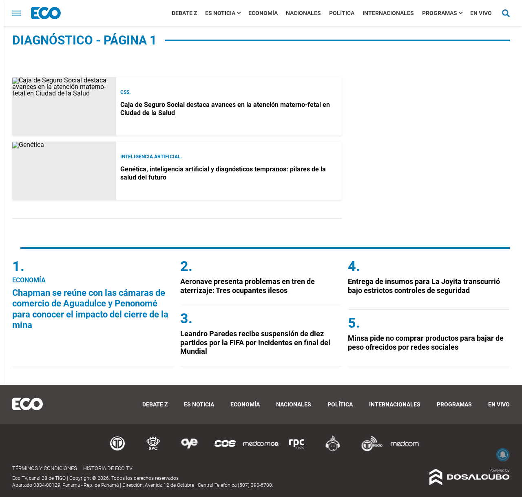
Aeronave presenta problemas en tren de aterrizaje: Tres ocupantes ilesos (247, 286)
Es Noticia (220, 13)
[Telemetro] (117, 450)
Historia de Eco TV (108, 468)
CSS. (125, 92)
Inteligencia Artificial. (151, 157)
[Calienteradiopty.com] (333, 450)
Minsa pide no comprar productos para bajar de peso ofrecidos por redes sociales (426, 342)
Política (341, 13)
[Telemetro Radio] (369, 450)
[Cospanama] (225, 450)
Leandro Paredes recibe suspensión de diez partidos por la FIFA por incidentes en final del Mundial (255, 342)
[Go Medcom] (261, 450)
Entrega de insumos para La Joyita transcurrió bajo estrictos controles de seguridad (424, 286)
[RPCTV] (153, 450)
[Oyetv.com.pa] (189, 450)
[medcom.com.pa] (404, 450)
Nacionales (303, 13)
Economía (263, 13)
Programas (439, 13)
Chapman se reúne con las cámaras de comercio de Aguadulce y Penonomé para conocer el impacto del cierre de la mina (90, 309)
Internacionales (388, 13)
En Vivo (481, 13)
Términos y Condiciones (44, 468)
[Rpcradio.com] (297, 450)
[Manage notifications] (502, 454)
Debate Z (184, 13)
